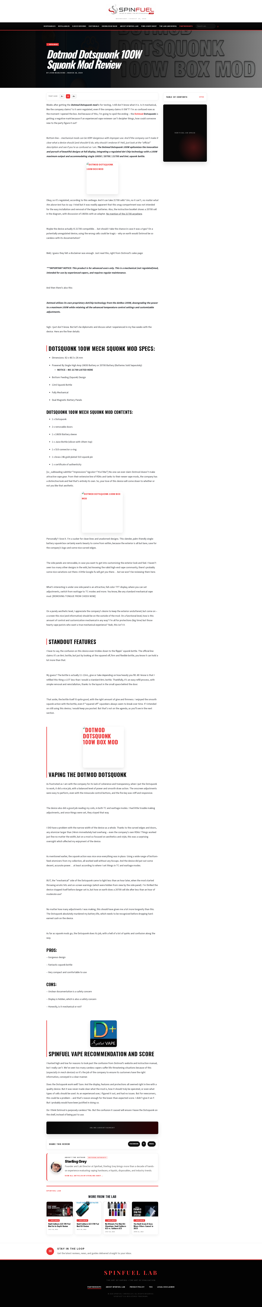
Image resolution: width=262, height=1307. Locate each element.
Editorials (94, 26)
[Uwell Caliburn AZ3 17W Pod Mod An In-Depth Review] (60, 1209)
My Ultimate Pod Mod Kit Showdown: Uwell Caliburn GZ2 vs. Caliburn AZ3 (115, 1226)
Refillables (64, 26)
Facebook (134, 1144)
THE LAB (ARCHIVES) (168, 26)
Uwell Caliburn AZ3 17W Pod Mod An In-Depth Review (59, 1225)
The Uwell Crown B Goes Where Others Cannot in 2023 (143, 1226)
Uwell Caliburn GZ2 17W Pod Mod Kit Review (88, 1225)
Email (151, 1144)
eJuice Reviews (79, 26)
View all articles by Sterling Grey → (84, 1176)
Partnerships (186, 26)
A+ (74, 96)
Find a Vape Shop (149, 26)
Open (201, 97)
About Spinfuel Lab (129, 26)
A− (62, 96)
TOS (151, 1287)
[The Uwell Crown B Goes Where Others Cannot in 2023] (145, 1209)
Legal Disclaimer (165, 1287)
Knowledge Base (109, 26)
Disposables (50, 26)
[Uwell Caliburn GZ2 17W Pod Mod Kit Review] (88, 1209)
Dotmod (139, 114)
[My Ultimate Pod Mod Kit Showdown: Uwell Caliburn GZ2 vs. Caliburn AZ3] (116, 1209)
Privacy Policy (137, 1287)
